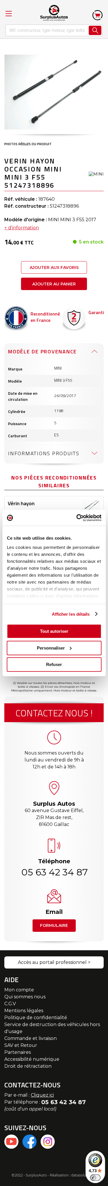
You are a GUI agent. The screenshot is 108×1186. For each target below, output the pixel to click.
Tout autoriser (54, 631)
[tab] (54, 351)
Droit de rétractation (28, 1066)
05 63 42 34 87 (54, 872)
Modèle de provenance (42, 351)
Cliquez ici (42, 1095)
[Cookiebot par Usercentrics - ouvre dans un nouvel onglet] (76, 517)
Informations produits (43, 453)
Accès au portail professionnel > (54, 962)
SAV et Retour (20, 1045)
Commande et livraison (30, 1038)
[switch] (95, 1177)
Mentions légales (23, 1010)
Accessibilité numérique (31, 1059)
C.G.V (10, 1003)
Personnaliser (51, 647)
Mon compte (19, 990)
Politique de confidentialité (35, 1017)
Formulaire (54, 925)
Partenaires (17, 1052)
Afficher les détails (71, 613)
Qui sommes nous (25, 996)
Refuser (54, 664)
